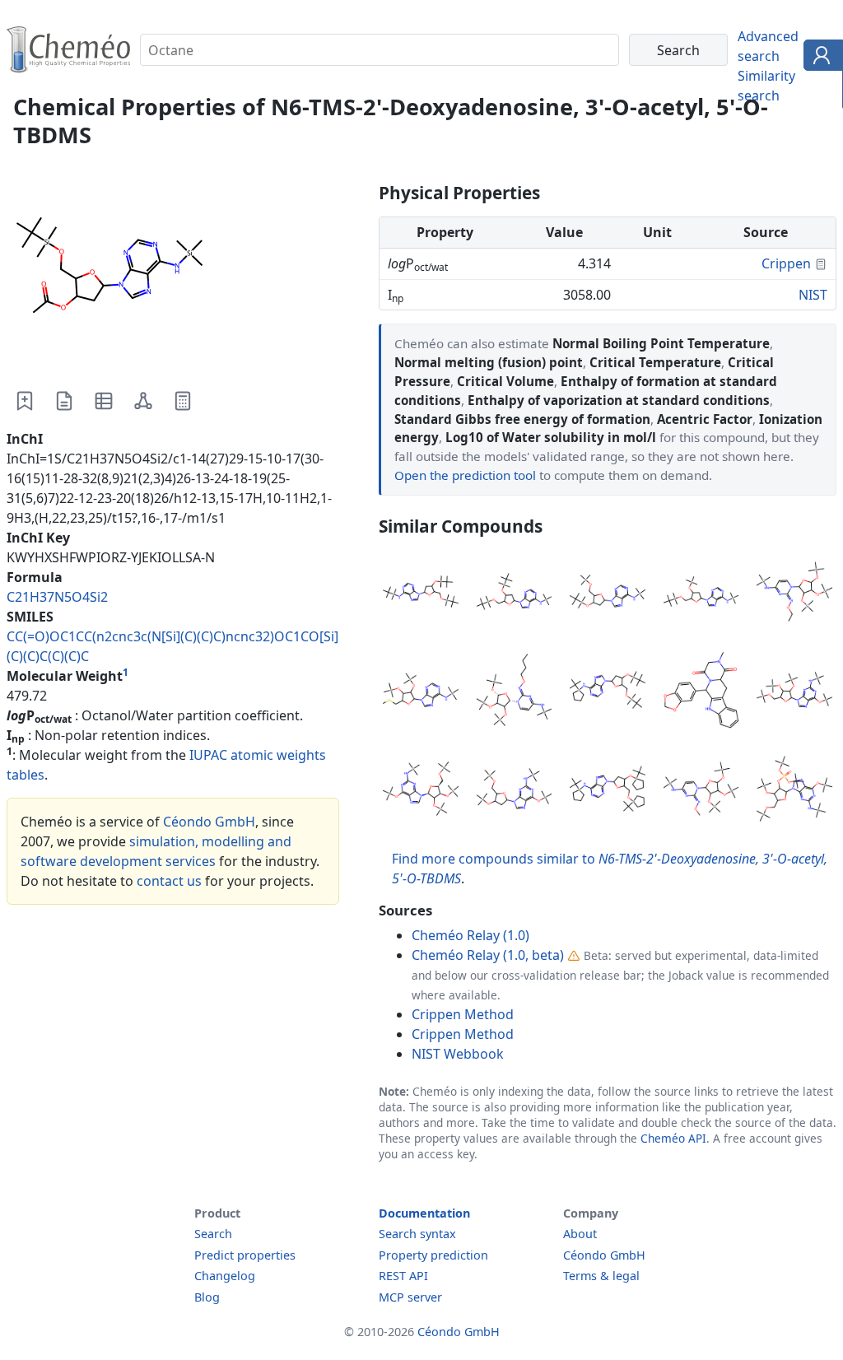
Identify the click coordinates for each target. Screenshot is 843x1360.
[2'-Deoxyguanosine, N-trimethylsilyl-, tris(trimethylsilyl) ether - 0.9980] (515, 791)
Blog (207, 1297)
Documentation (424, 1213)
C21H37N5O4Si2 (57, 597)
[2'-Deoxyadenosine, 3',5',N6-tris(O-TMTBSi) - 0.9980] (608, 791)
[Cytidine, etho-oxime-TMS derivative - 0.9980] (794, 594)
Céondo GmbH (209, 822)
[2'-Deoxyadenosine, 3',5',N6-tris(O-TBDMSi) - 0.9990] (421, 594)
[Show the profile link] (819, 57)
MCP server (410, 1297)
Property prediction (433, 1255)
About (580, 1233)
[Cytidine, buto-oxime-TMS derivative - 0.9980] (515, 692)
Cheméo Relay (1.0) (470, 935)
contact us (169, 881)
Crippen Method (463, 1014)
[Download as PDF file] (64, 401)
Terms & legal (601, 1275)
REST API (403, 1275)
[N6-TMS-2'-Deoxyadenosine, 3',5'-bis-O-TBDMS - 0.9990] (515, 594)
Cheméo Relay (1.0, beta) (488, 955)
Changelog (224, 1275)
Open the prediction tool (465, 475)
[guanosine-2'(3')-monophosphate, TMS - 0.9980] (794, 791)
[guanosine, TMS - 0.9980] (421, 791)
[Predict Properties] (183, 401)
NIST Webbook (458, 1054)
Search (213, 1233)
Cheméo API (673, 1138)
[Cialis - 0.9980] (701, 692)
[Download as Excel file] (104, 401)
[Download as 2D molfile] (143, 401)
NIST (813, 295)
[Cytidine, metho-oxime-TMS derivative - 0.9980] (701, 791)
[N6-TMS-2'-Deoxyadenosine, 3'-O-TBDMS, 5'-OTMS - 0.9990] (608, 594)
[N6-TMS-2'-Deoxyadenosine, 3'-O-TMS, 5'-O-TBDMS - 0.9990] (701, 594)
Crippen (786, 263)
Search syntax (417, 1233)
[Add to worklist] (25, 401)
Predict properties (245, 1255)
